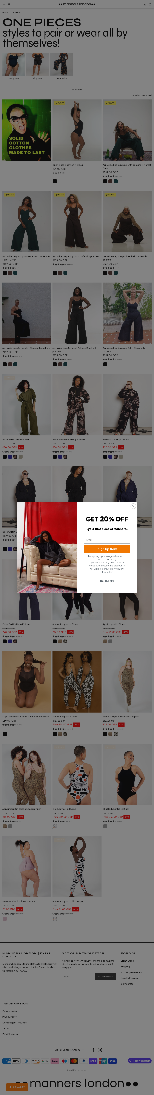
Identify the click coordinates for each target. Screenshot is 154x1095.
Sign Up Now (107, 549)
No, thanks (107, 581)
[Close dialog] (133, 506)
